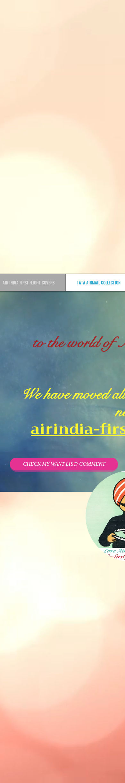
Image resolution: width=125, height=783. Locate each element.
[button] (64, 464)
